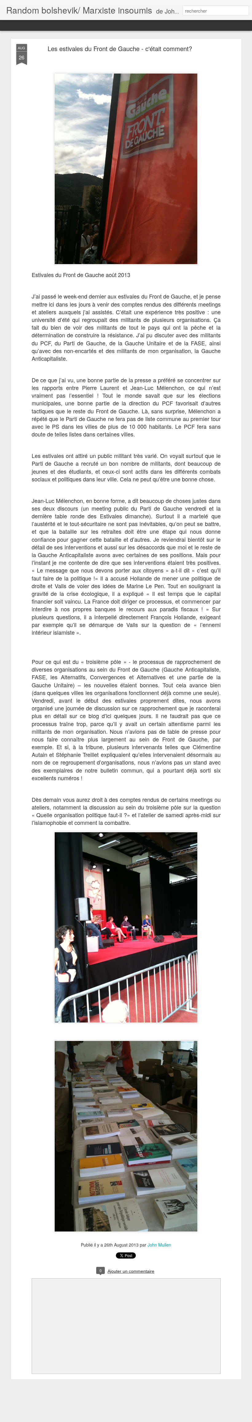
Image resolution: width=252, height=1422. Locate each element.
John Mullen (159, 1245)
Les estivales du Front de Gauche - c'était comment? (120, 48)
